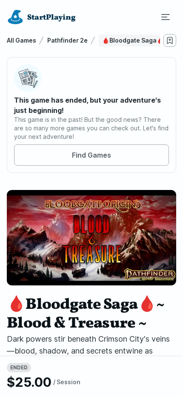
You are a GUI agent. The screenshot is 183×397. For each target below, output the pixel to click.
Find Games (91, 155)
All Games (21, 40)
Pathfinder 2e (67, 40)
